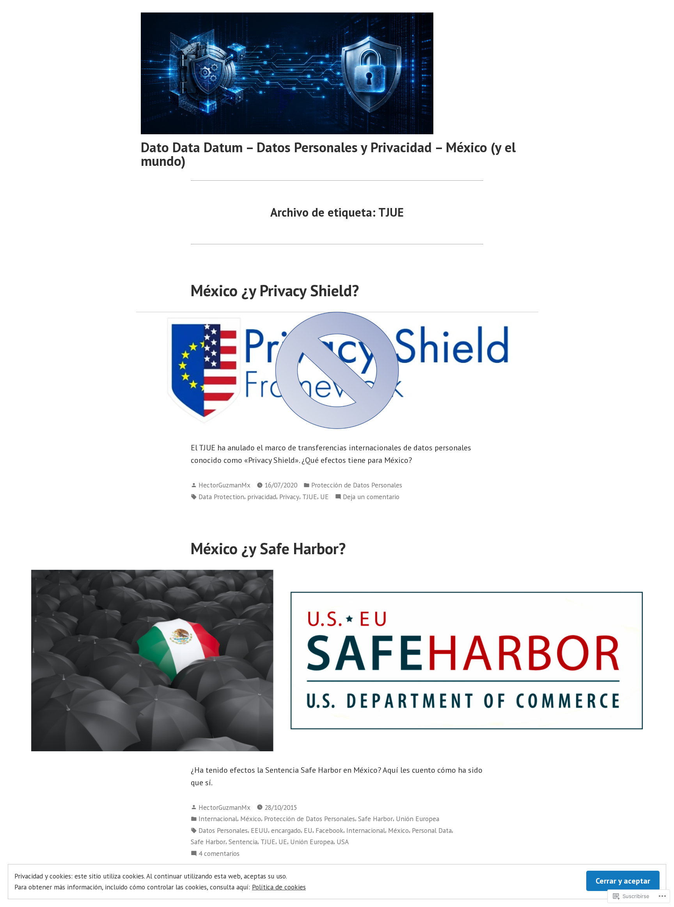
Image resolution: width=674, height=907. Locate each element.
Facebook (329, 830)
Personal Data (432, 830)
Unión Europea (417, 818)
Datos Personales (223, 830)
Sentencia (243, 841)
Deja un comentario (371, 497)
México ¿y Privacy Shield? (275, 290)
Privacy (289, 496)
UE (324, 496)
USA (343, 841)
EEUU (259, 830)
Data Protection (221, 496)
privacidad (261, 496)
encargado (286, 830)
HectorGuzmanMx (224, 484)
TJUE (309, 496)
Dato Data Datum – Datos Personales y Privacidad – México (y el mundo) (328, 154)
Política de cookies (279, 886)
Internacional (218, 818)
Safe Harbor (375, 818)
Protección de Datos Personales (356, 484)
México (250, 818)
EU (308, 830)
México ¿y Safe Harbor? (268, 548)
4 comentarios (219, 853)
